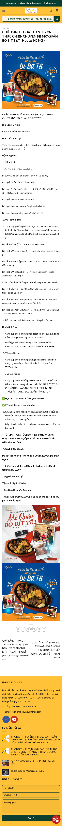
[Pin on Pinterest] (38, 629)
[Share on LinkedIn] (44, 629)
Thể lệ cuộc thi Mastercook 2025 (27, 770)
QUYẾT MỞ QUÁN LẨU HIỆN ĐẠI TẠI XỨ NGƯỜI (33, 762)
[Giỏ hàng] (57, 10)
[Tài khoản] (51, 10)
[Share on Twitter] (28, 629)
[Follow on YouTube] (14, 719)
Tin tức (5, 28)
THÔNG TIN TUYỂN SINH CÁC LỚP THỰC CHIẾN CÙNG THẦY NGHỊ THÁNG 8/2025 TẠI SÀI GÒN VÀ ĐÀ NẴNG (34, 752)
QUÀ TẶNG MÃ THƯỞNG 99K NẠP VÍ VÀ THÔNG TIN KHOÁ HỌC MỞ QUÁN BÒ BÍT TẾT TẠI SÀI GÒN (45, 650)
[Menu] (4, 10)
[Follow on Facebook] (6, 719)
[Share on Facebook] (23, 629)
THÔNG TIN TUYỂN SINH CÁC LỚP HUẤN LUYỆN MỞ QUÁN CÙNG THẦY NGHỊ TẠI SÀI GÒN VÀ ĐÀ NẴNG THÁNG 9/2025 (35, 739)
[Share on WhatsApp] (18, 629)
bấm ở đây (38, 3)
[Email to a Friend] (33, 629)
